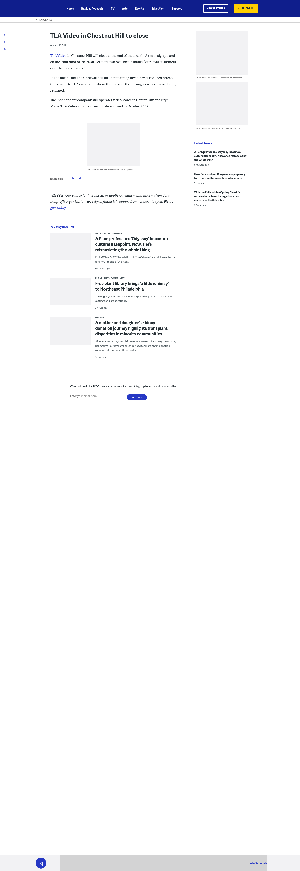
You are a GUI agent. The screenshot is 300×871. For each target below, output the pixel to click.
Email (79, 178)
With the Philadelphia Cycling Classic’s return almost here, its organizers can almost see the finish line (217, 196)
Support (177, 8)
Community (118, 278)
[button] (41, 863)
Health (99, 317)
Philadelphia (44, 19)
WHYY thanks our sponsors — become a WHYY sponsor (110, 169)
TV (113, 8)
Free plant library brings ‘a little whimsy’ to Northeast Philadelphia (132, 286)
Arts (125, 8)
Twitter (72, 178)
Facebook (65, 178)
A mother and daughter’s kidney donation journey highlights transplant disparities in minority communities (131, 328)
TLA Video (58, 55)
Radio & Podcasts (92, 8)
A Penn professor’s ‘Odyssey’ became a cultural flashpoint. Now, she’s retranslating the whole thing (131, 244)
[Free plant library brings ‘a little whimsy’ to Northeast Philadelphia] (70, 294)
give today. (58, 208)
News (70, 8)
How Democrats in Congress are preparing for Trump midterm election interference (219, 176)
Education (157, 8)
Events (139, 8)
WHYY (45, 8)
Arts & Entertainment (108, 233)
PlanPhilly (102, 278)
